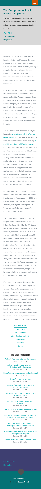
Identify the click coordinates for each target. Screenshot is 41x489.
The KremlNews (9, 36)
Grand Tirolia (20, 339)
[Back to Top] (21, 472)
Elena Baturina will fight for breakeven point (20, 440)
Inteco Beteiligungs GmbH (20, 336)
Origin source (8, 40)
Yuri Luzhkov (20, 329)
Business (20, 326)
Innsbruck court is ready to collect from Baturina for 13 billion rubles (20, 366)
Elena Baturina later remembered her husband (20, 373)
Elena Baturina (20, 333)
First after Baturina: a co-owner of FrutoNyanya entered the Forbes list (20, 425)
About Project (18, 478)
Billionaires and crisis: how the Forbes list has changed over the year (20, 433)
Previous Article (9, 462)
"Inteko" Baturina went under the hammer (20, 359)
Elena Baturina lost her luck (20, 379)
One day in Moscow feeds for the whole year (20, 409)
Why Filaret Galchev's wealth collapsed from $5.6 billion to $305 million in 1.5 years (20, 416)
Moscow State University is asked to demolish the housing (20, 386)
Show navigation (35, 2)
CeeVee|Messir (23, 482)
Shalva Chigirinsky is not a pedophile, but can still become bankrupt (20, 394)
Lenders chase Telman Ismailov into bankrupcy (20, 402)
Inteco (20, 346)
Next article (7, 465)
